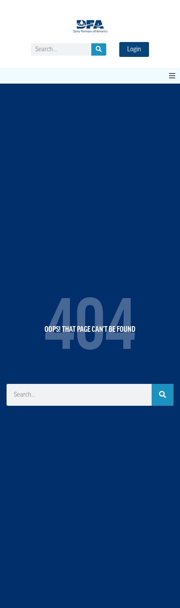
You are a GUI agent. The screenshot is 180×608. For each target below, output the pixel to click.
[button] (172, 76)
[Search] (98, 49)
